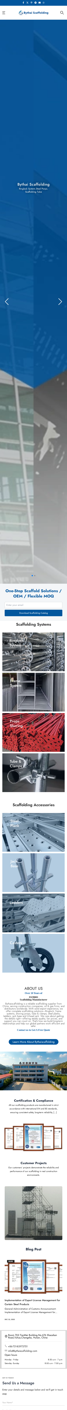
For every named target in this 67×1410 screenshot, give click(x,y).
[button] (32, 575)
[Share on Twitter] (27, 3)
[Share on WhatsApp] (43, 3)
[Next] (64, 1071)
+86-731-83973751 (18, 1346)
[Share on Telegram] (35, 3)
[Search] (62, 12)
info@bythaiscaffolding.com (22, 1351)
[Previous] (3, 1071)
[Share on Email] (39, 3)
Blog (11, 1261)
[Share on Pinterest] (31, 3)
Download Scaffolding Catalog (33, 613)
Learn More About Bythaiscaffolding (34, 1042)
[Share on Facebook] (23, 3)
